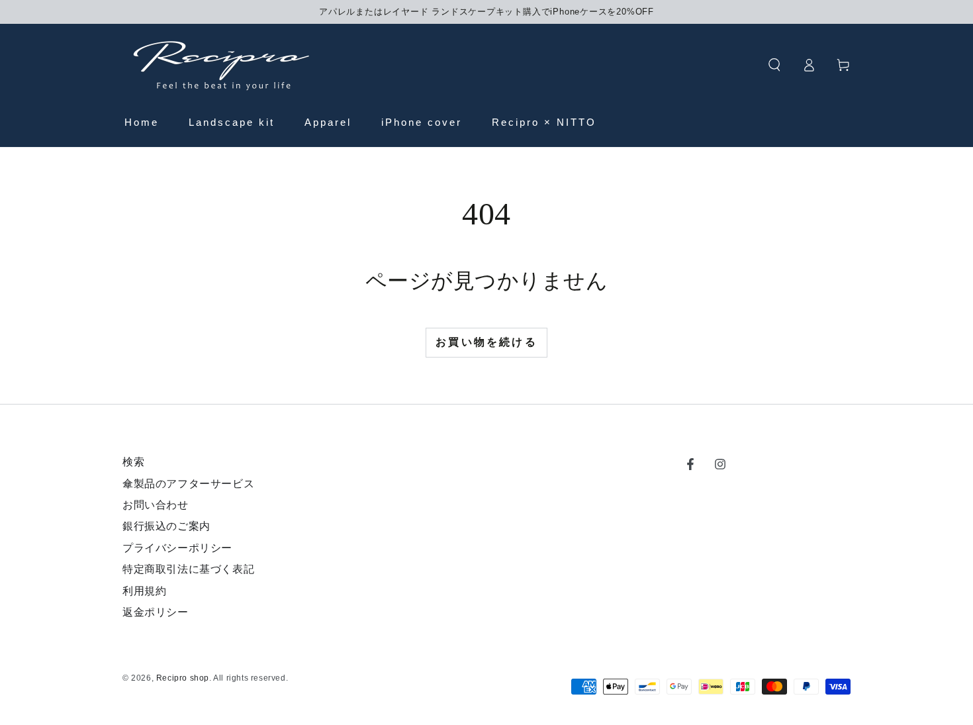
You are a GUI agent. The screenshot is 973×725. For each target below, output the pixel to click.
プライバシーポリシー (177, 548)
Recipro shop (182, 678)
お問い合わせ (155, 504)
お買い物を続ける (486, 342)
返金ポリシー (155, 612)
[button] (774, 64)
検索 (133, 461)
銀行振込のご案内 (166, 526)
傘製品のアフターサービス (188, 483)
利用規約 (144, 591)
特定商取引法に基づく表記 (188, 569)
